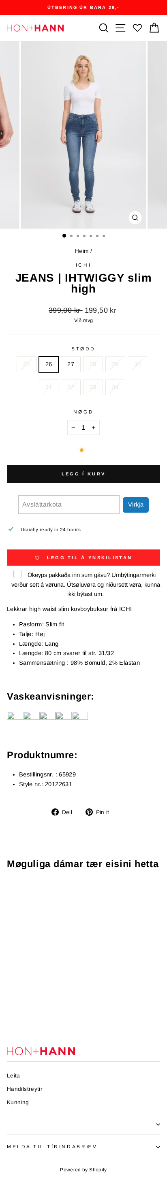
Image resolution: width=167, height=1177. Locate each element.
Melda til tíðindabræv (52, 1146)
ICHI (83, 264)
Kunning (18, 1102)
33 (93, 387)
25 (26, 364)
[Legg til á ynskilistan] (55, 891)
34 (115, 387)
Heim (81, 251)
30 (137, 364)
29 (115, 364)
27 (70, 364)
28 (93, 364)
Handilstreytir (25, 1089)
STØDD (83, 348)
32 (70, 387)
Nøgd (83, 411)
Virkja (135, 504)
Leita (13, 1076)
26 (48, 364)
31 (48, 387)
